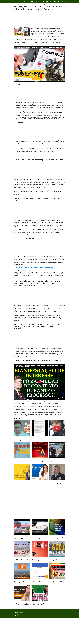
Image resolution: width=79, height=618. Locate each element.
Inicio (21, 1)
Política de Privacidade (18, 612)
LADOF (15, 1)
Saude (39, 1)
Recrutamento (34, 1)
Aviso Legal (16, 614)
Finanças (45, 1)
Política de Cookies (17, 615)
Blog (51, 1)
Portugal (26, 1)
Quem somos (56, 1)
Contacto (63, 1)
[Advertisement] (39, 18)
